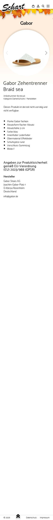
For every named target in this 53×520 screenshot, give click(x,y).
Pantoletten (31, 98)
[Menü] (48, 6)
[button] (46, 53)
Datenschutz (31, 517)
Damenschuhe (18, 98)
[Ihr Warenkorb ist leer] (33, 6)
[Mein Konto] (38, 6)
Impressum (44, 517)
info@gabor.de (11, 196)
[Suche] (43, 6)
